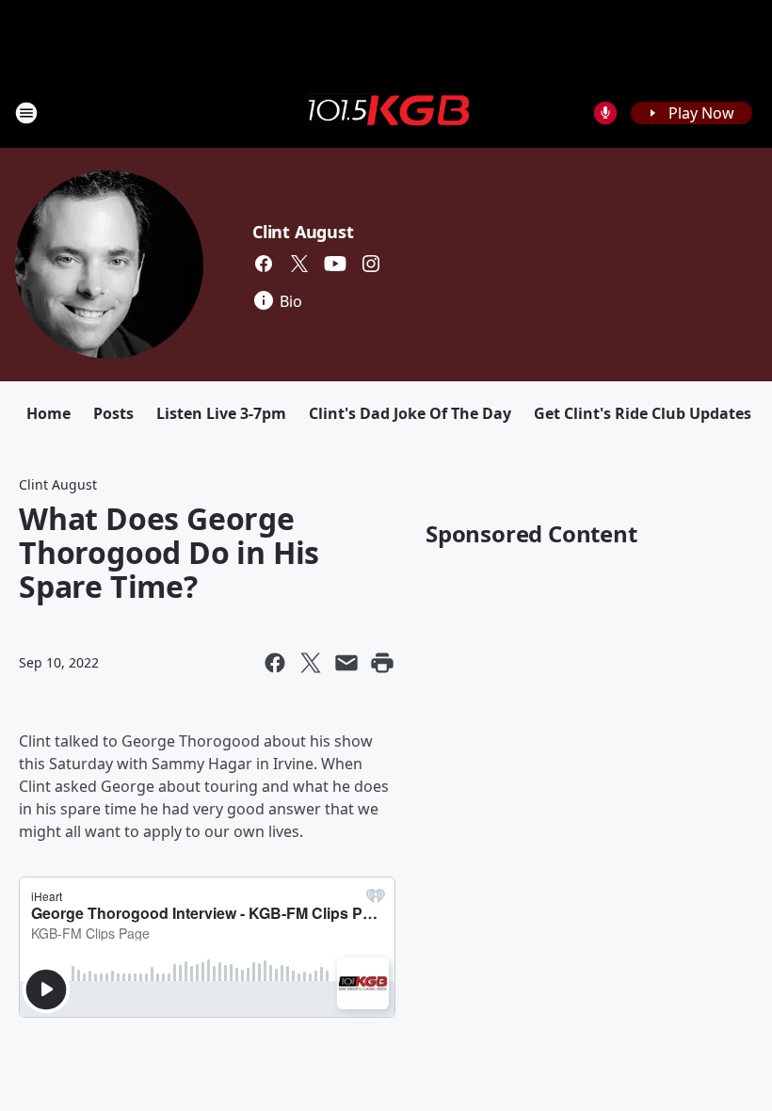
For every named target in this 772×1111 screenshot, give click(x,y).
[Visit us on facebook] (263, 263)
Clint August (303, 231)
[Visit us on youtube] (335, 263)
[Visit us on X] (299, 263)
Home (48, 413)
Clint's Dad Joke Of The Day (410, 413)
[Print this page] (382, 663)
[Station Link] (386, 112)
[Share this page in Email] (346, 663)
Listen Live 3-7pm (221, 413)
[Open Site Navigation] (26, 113)
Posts (113, 413)
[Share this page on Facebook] (275, 663)
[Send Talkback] (605, 113)
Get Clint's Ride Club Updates (642, 413)
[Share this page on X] (311, 663)
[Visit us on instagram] (371, 263)
